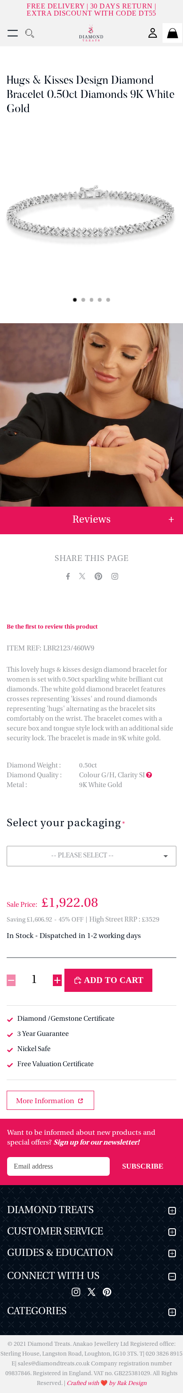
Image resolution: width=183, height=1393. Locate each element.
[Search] (29, 33)
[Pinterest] (107, 1292)
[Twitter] (91, 1292)
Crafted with (83, 1383)
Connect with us (53, 1276)
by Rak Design (127, 1383)
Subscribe (142, 1166)
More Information (46, 1101)
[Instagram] (76, 1292)
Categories (37, 1312)
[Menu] (12, 33)
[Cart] (172, 33)
